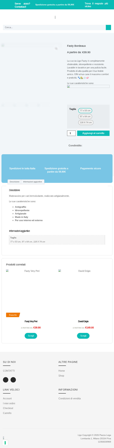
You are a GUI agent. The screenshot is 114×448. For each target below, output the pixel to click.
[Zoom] (56, 48)
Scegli (31, 335)
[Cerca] (108, 27)
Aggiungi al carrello (93, 133)
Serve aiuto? (22, 5)
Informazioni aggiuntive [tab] (32, 182)
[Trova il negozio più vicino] (81, 5)
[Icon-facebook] (5, 379)
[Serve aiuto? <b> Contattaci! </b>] (10, 4)
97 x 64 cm (27, 242)
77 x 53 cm (15, 242)
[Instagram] (13, 379)
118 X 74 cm (39, 242)
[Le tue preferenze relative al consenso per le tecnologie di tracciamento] (5, 443)
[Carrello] (107, 17)
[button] (7, 17)
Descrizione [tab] (14, 182)
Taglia (72, 109)
